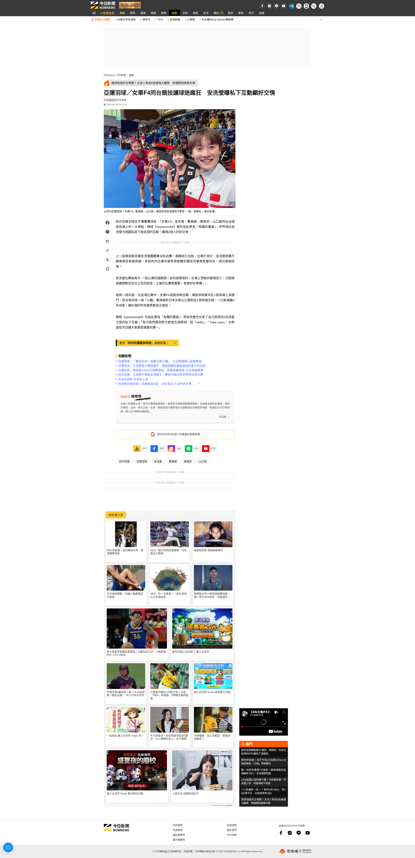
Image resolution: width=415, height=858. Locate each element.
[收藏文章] (107, 269)
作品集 (222, 416)
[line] (276, 6)
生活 (205, 13)
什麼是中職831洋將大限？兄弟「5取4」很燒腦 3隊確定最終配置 (169, 695)
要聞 (143, 13)
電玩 (216, 13)
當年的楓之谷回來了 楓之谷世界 (190, 651)
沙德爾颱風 (107, 13)
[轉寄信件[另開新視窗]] (107, 241)
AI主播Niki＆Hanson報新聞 (217, 19)
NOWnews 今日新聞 (115, 75)
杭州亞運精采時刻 (139, 343)
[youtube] (283, 6)
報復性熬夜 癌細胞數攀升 (208, 550)
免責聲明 (178, 830)
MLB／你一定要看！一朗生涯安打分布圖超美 (168, 595)
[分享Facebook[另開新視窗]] (107, 222)
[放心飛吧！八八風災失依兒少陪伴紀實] (130, 5)
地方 (251, 13)
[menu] (94, 13)
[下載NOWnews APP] (306, 6)
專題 (153, 13)
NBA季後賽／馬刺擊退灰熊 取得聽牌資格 (125, 552)
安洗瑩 (158, 461)
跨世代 (146, 19)
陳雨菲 (188, 461)
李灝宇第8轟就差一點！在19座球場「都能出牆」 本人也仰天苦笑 (126, 694)
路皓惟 (112, 100)
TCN (160, 19)
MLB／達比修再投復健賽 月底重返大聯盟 (168, 552)
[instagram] (269, 6)
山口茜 (203, 461)
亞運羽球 (142, 461)
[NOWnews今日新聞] (103, 5)
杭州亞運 (124, 461)
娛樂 (163, 13)
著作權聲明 (179, 839)
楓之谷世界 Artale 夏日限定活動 (125, 793)
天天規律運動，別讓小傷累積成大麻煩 (125, 595)
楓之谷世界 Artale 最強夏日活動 (212, 692)
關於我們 (232, 830)
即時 (132, 13)
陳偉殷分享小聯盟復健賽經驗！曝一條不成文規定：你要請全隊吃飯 (212, 595)
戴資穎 (173, 461)
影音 (230, 13)
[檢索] (313, 6)
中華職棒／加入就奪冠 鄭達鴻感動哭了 (212, 737)
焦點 (122, 13)
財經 (195, 13)
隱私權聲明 (179, 835)
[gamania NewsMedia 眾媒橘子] (295, 851)
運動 (174, 13)
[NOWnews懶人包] (299, 6)
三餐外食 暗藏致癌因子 (185, 793)
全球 (185, 13)
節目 (240, 13)
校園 (261, 13)
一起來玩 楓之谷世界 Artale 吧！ (125, 735)
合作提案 (232, 835)
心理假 (191, 19)
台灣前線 (175, 19)
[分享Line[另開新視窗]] (107, 232)
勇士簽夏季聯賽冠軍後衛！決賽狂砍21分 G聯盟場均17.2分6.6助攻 (136, 653)
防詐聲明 (178, 825)
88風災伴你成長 (126, 19)
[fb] (262, 6)
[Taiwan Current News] (291, 6)
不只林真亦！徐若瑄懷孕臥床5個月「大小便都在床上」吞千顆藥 (169, 737)
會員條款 (232, 825)
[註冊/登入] (321, 6)
